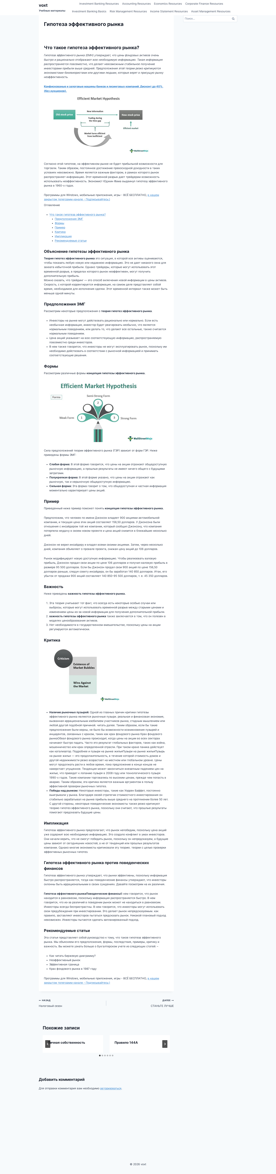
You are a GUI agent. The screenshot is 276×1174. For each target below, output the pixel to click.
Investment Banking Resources (99, 3)
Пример (60, 227)
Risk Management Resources (128, 11)
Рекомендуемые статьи (71, 240)
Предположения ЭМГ (69, 218)
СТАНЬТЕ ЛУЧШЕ (162, 1003)
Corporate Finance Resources (204, 3)
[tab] (100, 1055)
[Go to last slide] (47, 1044)
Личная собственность (66, 1042)
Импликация (63, 236)
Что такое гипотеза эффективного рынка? (77, 214)
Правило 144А (126, 1042)
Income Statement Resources (169, 11)
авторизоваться (110, 1088)
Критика (60, 231)
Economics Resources (168, 3)
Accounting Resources (136, 3)
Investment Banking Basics (89, 11)
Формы (59, 223)
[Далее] (164, 1044)
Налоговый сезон (50, 1003)
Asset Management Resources (210, 11)
